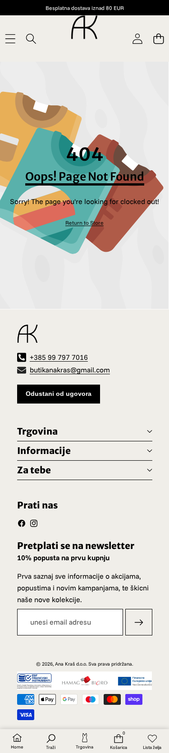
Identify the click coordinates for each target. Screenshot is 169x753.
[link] (84, 222)
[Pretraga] (31, 38)
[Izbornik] (10, 38)
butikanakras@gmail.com (70, 369)
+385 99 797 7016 (59, 357)
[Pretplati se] (138, 622)
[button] (158, 38)
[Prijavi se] (137, 38)
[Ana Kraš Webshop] (84, 27)
